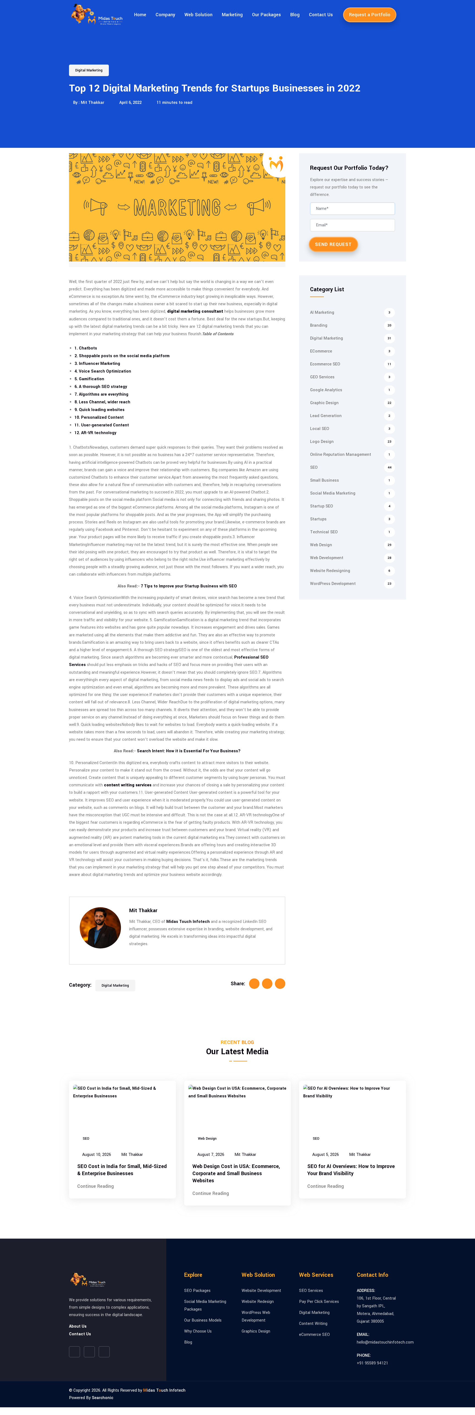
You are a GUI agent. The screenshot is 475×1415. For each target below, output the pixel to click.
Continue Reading (95, 1186)
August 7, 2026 (210, 1155)
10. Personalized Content (99, 417)
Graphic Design (350, 403)
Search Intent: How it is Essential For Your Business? (189, 751)
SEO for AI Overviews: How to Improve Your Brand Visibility (351, 1170)
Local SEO (350, 429)
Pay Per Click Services (319, 1302)
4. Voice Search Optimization (102, 371)
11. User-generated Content (101, 425)
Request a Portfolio (369, 15)
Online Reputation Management (350, 454)
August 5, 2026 (325, 1155)
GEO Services (350, 377)
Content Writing (313, 1324)
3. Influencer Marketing (97, 364)
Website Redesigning (350, 571)
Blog (295, 15)
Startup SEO (350, 506)
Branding (350, 325)
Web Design (350, 545)
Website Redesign (258, 1302)
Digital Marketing (89, 70)
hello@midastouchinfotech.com (385, 1342)
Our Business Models (203, 1320)
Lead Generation (350, 416)
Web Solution (198, 15)
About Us (78, 1326)
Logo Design (350, 442)
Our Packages (266, 15)
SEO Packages (197, 1291)
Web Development (350, 558)
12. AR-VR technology (95, 433)
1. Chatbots (85, 348)
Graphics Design (256, 1331)
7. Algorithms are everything (101, 394)
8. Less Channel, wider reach (102, 402)
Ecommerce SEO (350, 364)
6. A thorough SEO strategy (100, 387)
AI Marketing (350, 312)
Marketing (232, 15)
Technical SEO (350, 532)
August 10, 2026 (96, 1155)
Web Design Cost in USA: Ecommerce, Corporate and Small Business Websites (236, 1173)
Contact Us (321, 15)
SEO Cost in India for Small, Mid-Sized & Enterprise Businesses (122, 1170)
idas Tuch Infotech (164, 1390)
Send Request (333, 244)
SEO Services (311, 1291)
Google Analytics (350, 390)
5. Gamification (89, 379)
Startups (350, 519)
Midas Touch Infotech (188, 922)
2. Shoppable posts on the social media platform (122, 356)
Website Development (261, 1291)
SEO (350, 467)
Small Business (350, 480)
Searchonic (102, 1398)
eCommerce (350, 351)
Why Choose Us (198, 1331)
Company (165, 15)
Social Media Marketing (350, 493)
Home (140, 15)
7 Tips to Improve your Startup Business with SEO (189, 586)
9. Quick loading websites (99, 410)
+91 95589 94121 (372, 1363)
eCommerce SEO (314, 1335)
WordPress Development (350, 584)
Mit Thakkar (143, 910)
